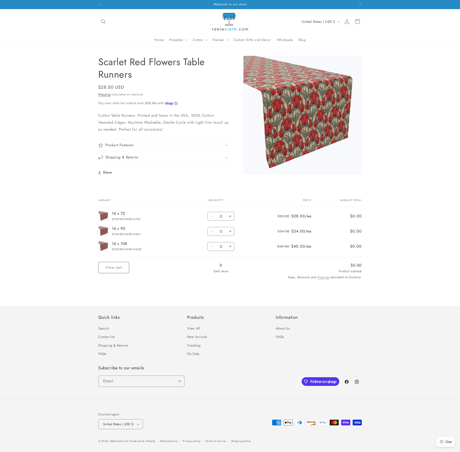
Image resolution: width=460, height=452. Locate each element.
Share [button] (107, 172)
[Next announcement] (360, 4)
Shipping (104, 94)
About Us (283, 328)
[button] (103, 21)
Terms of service (216, 441)
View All (193, 328)
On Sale (193, 353)
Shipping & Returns (113, 345)
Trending (194, 345)
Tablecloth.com (119, 441)
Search (103, 328)
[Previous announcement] (100, 4)
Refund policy (169, 441)
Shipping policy (241, 441)
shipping (323, 277)
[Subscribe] (179, 381)
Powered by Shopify (142, 441)
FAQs (102, 353)
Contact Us (106, 336)
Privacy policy (192, 441)
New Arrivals (197, 336)
